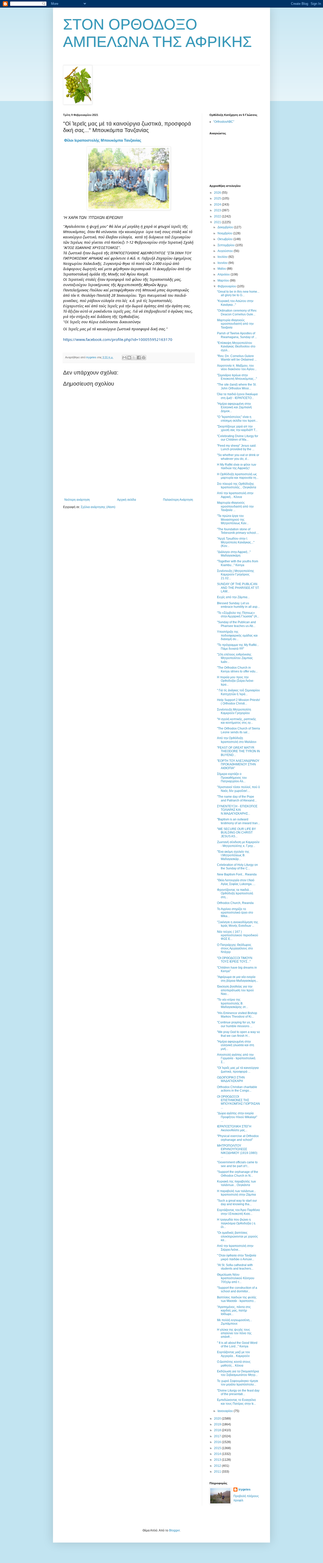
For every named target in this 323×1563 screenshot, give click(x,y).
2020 (218, 1418)
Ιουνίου (223, 263)
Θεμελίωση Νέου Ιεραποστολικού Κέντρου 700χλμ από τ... (235, 1278)
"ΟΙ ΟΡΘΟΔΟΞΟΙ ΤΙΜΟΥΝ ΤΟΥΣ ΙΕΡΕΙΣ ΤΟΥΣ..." (234, 959)
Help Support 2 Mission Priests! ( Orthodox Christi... (238, 701)
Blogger (174, 1530)
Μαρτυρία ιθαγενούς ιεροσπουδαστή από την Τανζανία (235, 323)
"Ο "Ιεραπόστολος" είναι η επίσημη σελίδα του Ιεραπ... (237, 418)
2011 (218, 1471)
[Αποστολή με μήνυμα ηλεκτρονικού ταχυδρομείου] (124, 357)
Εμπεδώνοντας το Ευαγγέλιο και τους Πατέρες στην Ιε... (236, 1401)
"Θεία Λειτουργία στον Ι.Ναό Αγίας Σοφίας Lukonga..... (236, 882)
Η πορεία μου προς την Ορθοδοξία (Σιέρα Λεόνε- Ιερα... (235, 680)
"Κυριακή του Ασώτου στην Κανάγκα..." (235, 302)
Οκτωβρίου (225, 239)
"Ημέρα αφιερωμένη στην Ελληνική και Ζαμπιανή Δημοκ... (234, 407)
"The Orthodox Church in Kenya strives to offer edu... (237, 669)
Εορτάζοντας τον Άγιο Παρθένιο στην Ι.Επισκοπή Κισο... (238, 1211)
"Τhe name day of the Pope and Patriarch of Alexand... (237, 798)
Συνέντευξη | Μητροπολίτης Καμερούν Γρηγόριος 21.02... (235, 574)
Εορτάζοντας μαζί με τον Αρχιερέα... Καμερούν (233, 1353)
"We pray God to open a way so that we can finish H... (238, 1033)
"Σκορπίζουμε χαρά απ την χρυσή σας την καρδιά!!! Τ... (237, 428)
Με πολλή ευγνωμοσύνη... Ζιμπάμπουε (234, 1321)
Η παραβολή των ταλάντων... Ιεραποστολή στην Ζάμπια (236, 1192)
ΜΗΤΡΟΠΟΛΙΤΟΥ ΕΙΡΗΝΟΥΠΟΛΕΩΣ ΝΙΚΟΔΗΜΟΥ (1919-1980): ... (237, 1151)
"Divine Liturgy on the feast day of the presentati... (238, 1392)
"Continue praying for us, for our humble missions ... (236, 1024)
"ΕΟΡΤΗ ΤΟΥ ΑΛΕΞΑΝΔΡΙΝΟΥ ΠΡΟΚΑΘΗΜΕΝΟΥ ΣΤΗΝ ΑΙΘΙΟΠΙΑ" (238, 764)
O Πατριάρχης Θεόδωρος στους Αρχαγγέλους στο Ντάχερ (235, 948)
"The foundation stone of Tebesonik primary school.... (238, 531)
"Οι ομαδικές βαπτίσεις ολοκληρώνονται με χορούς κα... (237, 1236)
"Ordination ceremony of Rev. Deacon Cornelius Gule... (237, 312)
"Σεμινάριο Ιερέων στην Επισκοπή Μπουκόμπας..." (237, 377)
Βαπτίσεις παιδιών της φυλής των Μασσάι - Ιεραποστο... (236, 1299)
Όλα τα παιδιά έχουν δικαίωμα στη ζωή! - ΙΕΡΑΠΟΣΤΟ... (237, 395)
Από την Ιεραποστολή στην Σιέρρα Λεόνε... (235, 1247)
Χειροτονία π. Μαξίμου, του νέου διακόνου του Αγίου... (237, 367)
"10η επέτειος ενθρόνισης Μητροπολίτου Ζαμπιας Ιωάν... (235, 658)
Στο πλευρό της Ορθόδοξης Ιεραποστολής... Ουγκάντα (236, 485)
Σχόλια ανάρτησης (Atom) (98, 507)
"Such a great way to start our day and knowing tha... (237, 1202)
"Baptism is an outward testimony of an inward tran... (238, 821)
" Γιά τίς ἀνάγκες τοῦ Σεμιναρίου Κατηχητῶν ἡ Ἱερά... (238, 692)
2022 (218, 216)
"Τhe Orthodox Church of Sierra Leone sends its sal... (238, 730)
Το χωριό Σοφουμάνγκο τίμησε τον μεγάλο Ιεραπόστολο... (237, 1382)
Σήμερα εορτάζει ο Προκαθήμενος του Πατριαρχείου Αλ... (232, 777)
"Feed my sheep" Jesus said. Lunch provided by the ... (236, 447)
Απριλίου (224, 274)
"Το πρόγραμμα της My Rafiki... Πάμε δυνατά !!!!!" (238, 646)
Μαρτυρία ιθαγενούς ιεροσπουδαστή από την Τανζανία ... (235, 506)
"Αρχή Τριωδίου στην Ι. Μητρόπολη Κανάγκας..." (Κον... (235, 542)
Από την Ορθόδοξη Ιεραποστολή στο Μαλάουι (236, 739)
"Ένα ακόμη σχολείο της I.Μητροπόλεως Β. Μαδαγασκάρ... (233, 855)
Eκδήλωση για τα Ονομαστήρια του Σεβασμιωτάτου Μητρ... (238, 1373)
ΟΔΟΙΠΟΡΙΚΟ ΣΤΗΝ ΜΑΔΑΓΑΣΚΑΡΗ (231, 1079)
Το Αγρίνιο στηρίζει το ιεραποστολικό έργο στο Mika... (235, 912)
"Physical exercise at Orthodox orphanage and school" (238, 1137)
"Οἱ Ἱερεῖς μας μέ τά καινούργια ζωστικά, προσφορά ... (238, 1069)
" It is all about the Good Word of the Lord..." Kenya (237, 1344)
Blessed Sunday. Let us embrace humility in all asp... (238, 605)
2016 (218, 1442)
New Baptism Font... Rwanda (237, 874)
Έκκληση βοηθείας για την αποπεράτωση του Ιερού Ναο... (235, 990)
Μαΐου (222, 268)
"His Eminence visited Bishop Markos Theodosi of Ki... (237, 1014)
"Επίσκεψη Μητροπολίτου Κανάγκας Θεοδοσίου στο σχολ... (236, 346)
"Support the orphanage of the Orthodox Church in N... (237, 1173)
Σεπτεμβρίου (226, 245)
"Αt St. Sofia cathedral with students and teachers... (235, 1266)
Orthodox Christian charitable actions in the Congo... (237, 1088)
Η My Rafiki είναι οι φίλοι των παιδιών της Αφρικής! (236, 466)
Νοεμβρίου (225, 233)
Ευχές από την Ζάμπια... (233, 597)
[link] (102, 140)
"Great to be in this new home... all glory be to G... (238, 293)
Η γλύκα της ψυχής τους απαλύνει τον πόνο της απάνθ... (234, 1333)
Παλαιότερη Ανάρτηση (178, 499)
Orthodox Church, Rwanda (235, 903)
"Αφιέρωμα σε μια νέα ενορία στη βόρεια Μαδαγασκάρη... (237, 978)
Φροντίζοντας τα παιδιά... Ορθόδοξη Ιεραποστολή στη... (235, 893)
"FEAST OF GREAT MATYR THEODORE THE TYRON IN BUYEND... (238, 751)
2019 (218, 1424)
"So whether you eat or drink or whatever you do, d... (238, 456)
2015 (218, 1448)
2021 (218, 222)
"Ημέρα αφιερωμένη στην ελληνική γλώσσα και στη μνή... (235, 1045)
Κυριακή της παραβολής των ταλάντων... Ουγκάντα (236, 1183)
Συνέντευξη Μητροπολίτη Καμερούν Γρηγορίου (234, 711)
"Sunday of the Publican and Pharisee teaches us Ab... (236, 623)
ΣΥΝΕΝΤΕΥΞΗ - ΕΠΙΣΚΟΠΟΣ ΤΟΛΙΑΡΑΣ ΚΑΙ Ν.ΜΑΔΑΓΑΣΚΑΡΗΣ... (237, 809)
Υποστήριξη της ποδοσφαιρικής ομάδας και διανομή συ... (237, 635)
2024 (218, 204)
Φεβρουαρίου (227, 286)
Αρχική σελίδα (126, 499)
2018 (218, 1430)
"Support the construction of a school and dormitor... (237, 1289)
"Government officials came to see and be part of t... (237, 1164)
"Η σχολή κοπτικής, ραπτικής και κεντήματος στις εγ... (236, 720)
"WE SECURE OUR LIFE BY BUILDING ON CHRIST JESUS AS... (236, 832)
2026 (218, 192)
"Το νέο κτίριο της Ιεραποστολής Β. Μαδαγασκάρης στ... (232, 1003)
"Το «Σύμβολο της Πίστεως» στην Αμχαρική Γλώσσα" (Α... (238, 614)
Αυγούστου (226, 251)
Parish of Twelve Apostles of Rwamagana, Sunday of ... (237, 335)
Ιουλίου (223, 257)
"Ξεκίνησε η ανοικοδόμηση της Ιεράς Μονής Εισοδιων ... (237, 923)
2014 (218, 1454)
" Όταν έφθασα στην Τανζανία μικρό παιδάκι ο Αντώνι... (236, 1257)
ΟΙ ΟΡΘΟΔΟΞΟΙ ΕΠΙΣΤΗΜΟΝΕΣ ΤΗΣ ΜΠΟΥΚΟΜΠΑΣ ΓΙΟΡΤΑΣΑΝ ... (238, 1102)
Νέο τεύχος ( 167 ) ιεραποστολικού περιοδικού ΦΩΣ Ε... (237, 935)
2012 (218, 1466)
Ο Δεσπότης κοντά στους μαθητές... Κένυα (234, 1363)
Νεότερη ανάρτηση (77, 499)
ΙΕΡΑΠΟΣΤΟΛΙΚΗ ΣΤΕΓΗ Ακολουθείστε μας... (234, 1128)
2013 (218, 1459)
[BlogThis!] (129, 357)
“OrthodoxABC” (223, 121)
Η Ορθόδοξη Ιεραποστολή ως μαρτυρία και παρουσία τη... (237, 476)
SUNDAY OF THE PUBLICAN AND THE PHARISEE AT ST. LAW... (238, 587)
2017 (218, 1436)
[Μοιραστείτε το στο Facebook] (138, 357)
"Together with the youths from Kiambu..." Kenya (237, 563)
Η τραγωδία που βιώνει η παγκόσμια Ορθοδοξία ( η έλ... (236, 1223)
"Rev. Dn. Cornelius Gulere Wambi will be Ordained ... (237, 357)
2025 (218, 198)
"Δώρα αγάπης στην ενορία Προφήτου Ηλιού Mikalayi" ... (237, 1117)
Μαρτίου (224, 280)
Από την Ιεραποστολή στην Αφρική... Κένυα (235, 494)
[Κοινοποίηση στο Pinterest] (143, 357)
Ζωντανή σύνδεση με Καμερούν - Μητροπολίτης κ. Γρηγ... (238, 843)
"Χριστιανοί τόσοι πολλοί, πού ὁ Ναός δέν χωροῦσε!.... (238, 788)
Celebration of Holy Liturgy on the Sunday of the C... (237, 866)
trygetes (244, 1489)
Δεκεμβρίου (226, 227)
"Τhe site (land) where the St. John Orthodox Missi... (236, 386)
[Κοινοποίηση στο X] (134, 357)
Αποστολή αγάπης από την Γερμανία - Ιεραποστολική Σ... (236, 1058)
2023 (218, 210)
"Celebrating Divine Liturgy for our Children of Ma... (237, 437)
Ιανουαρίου (226, 1411)
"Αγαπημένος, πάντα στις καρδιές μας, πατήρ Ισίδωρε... (234, 1310)
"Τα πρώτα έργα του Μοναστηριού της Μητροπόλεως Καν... (233, 519)
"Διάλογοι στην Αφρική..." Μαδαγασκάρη (234, 553)
